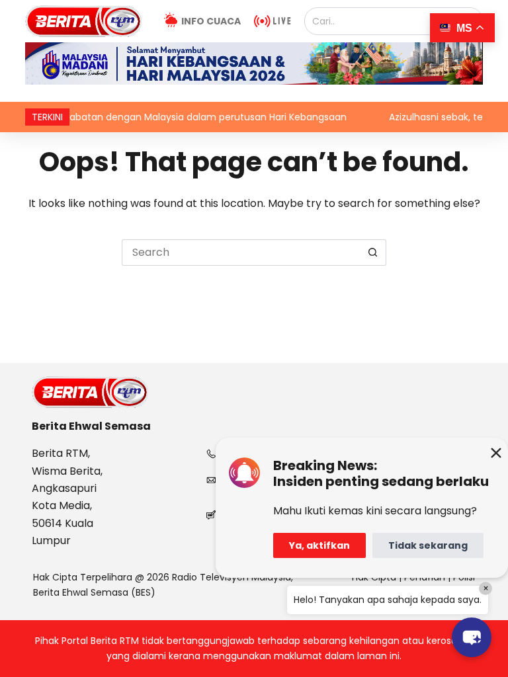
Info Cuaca (211, 21)
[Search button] (373, 252)
